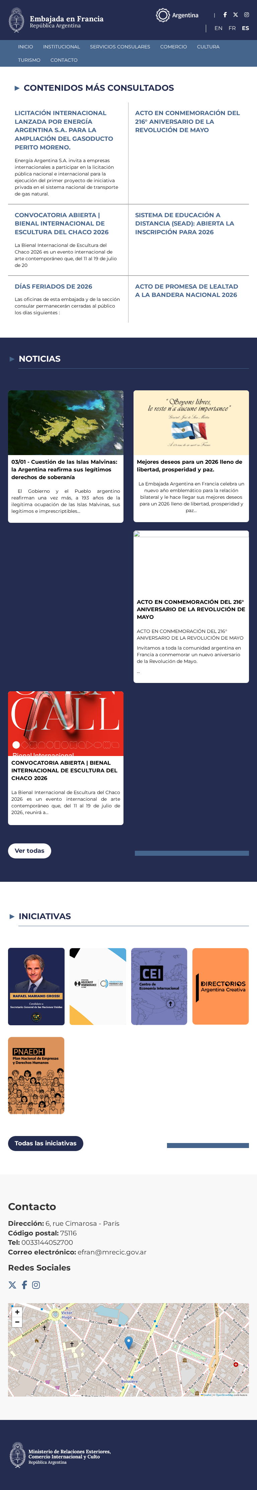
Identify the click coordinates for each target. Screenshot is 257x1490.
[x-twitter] (235, 15)
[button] (128, 1343)
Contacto (64, 60)
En (219, 28)
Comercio (173, 47)
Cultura (208, 47)
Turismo (29, 60)
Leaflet (207, 1395)
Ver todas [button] (30, 850)
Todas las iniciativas (46, 1143)
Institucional (61, 47)
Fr (232, 28)
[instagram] (246, 15)
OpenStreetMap (224, 1395)
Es (245, 28)
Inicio (25, 47)
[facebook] (225, 15)
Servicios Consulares (120, 47)
